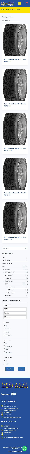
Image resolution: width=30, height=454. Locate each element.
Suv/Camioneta (7, 263)
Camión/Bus (6, 260)
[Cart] (26, 3)
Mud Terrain (11, 293)
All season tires (9, 272)
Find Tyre (9, 369)
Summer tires (9, 281)
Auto (3, 257)
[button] (19, 3)
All (6, 326)
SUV (11, 9)
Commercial (8, 275)
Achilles (7, 269)
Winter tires (8, 296)
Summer (8, 329)
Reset (21, 369)
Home (2, 9)
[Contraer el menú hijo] (23, 284)
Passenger (8, 278)
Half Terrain (11, 290)
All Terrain (11, 287)
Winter (7, 332)
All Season (9, 335)
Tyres (7, 9)
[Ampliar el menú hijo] (23, 269)
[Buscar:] (15, 248)
